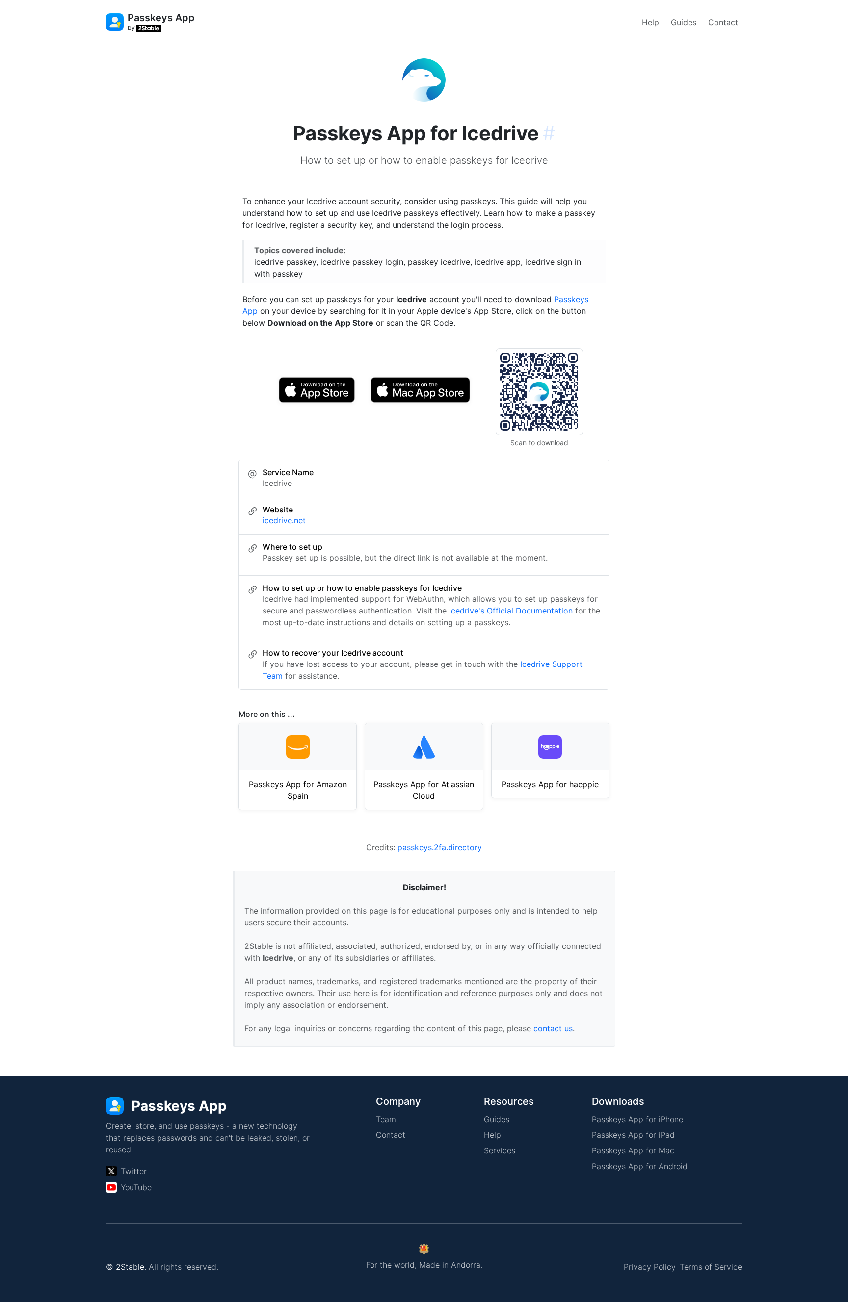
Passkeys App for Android (640, 1166)
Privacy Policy (650, 1267)
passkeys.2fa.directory (440, 847)
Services (499, 1150)
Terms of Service (711, 1267)
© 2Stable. (126, 1267)
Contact (723, 22)
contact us (553, 1028)
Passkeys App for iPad (633, 1135)
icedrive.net (284, 520)
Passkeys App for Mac (633, 1150)
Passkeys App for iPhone (637, 1119)
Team (386, 1119)
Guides (683, 22)
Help (650, 22)
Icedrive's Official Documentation (511, 610)
